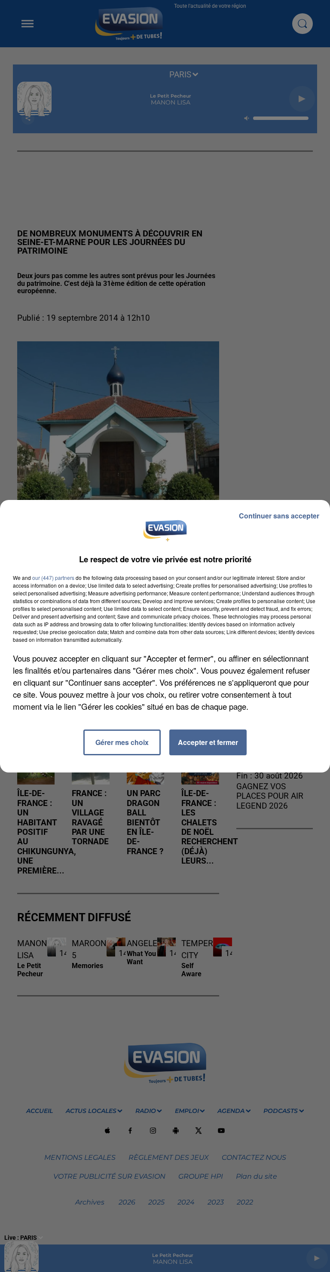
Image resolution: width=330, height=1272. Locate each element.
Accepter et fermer (208, 742)
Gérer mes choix (122, 742)
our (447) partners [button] (53, 577)
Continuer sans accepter (279, 516)
